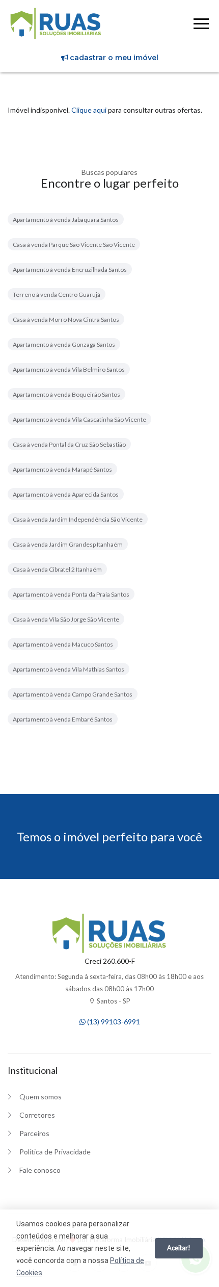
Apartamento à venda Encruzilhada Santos (70, 269)
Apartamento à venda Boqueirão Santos (66, 394)
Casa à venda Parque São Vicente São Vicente (74, 244)
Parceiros (34, 1133)
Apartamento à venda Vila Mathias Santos (68, 669)
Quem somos (40, 1096)
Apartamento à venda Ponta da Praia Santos (71, 594)
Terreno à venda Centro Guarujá (56, 294)
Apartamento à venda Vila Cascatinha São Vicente (79, 419)
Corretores (37, 1115)
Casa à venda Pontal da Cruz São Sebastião (69, 444)
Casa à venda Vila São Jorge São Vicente (66, 619)
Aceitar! (178, 1248)
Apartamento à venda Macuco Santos (63, 644)
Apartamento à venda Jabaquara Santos (66, 219)
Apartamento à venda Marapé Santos (62, 469)
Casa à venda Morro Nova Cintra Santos (66, 319)
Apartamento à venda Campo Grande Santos (72, 694)
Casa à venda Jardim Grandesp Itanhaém (68, 544)
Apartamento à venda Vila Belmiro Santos (69, 369)
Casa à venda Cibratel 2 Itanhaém (57, 569)
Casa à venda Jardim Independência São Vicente (78, 519)
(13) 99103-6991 (113, 1021)
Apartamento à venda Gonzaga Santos (64, 344)
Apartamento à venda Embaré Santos (63, 719)
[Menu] (201, 25)
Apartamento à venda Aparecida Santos (66, 494)
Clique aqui (88, 110)
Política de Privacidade (55, 1151)
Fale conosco (40, 1170)
